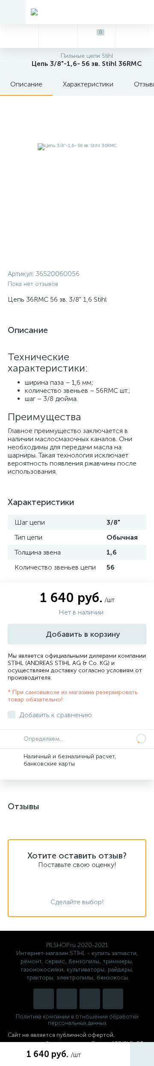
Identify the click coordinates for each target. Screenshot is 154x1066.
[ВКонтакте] (90, 999)
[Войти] (135, 36)
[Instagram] (43, 999)
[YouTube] (66, 999)
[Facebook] (113, 999)
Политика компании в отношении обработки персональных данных (77, 1019)
